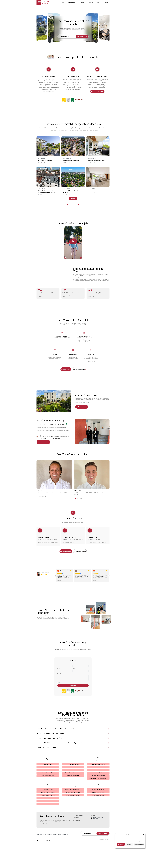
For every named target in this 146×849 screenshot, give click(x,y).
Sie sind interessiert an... (62, 673)
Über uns (98, 2)
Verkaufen (82, 2)
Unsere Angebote (71, 2)
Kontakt (106, 2)
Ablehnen (129, 844)
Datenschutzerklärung (71, 682)
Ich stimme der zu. (69, 682)
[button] (143, 834)
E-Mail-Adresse (60, 668)
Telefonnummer (76, 668)
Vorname (59, 663)
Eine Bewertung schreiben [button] (47, 578)
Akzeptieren (120, 844)
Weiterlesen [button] (60, 580)
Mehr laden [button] (73, 198)
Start (63, 2)
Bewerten (91, 2)
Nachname (75, 663)
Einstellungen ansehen (139, 844)
